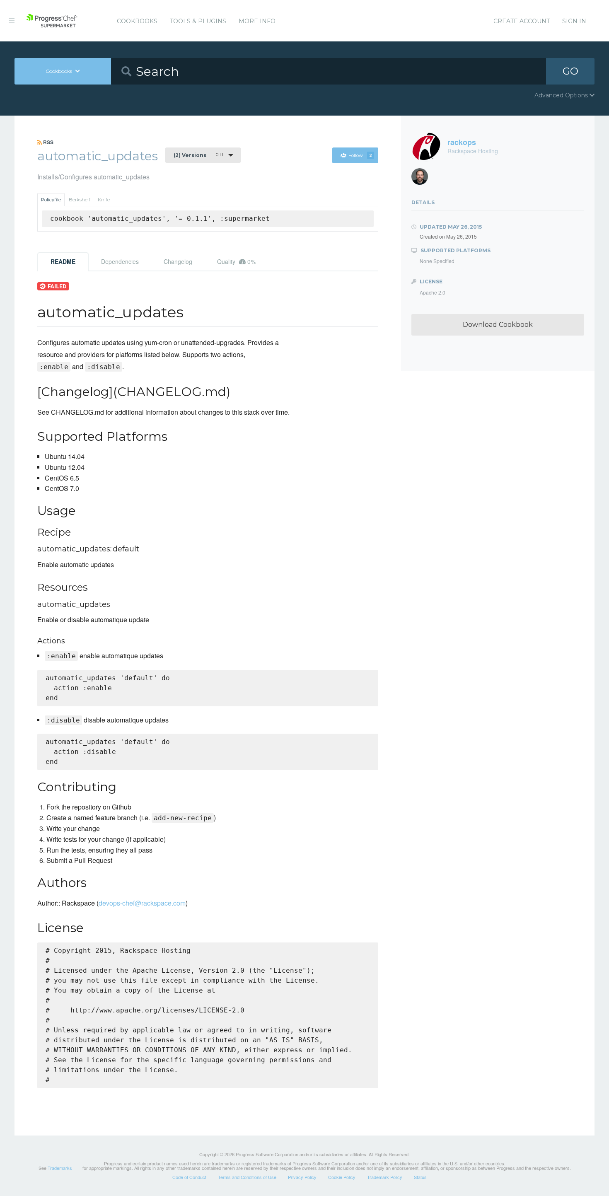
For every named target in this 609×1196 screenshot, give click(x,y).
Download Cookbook (498, 325)
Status (420, 1177)
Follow (360, 155)
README (63, 261)
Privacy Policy (302, 1177)
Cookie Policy (341, 1177)
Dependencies (120, 261)
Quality (236, 261)
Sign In (574, 21)
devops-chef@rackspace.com (142, 903)
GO (570, 71)
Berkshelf (79, 200)
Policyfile (51, 200)
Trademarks (60, 1168)
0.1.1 (198, 155)
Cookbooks (137, 21)
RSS (47, 142)
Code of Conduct (189, 1177)
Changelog (178, 261)
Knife (104, 200)
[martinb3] (422, 179)
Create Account (521, 21)
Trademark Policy (384, 1177)
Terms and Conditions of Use (247, 1177)
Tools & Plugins (198, 21)
